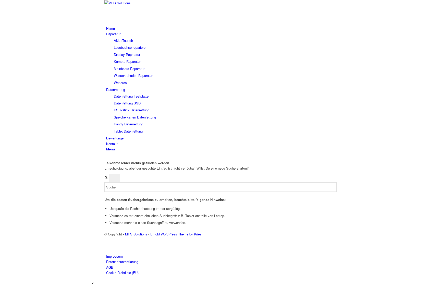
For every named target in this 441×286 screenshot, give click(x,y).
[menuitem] (221, 28)
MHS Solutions (136, 234)
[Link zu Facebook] (107, 239)
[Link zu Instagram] (107, 245)
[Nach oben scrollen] (93, 283)
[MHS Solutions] (142, 3)
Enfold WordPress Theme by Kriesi (176, 234)
